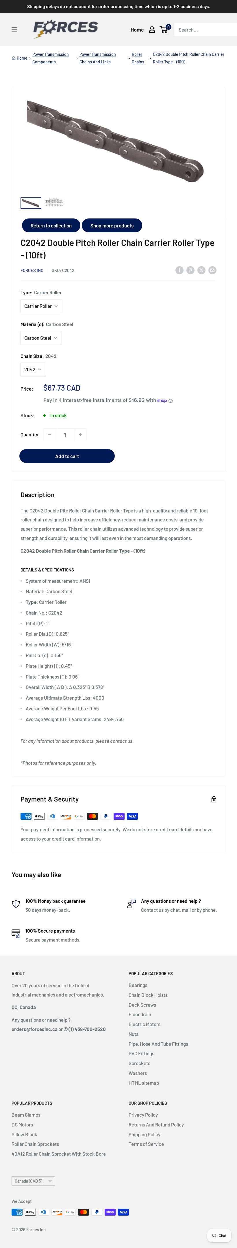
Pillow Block (24, 1134)
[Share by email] (212, 269)
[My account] (152, 29)
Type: (41, 292)
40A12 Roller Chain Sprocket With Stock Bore (59, 1154)
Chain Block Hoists (148, 995)
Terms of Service (146, 1144)
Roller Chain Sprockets (35, 1144)
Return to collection (51, 225)
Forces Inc (32, 270)
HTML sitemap (144, 1083)
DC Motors (22, 1124)
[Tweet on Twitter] (201, 269)
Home (137, 29)
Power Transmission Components (50, 58)
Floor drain (140, 1014)
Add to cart (67, 456)
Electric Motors (144, 1024)
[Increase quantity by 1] (80, 435)
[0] (163, 29)
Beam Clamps (26, 1114)
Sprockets (139, 1063)
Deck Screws (142, 1005)
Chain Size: (38, 356)
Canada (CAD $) (28, 1181)
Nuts (133, 1034)
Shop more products (112, 225)
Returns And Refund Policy (156, 1124)
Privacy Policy (143, 1114)
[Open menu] (14, 29)
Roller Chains (138, 58)
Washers (138, 1073)
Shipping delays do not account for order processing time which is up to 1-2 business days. (118, 6)
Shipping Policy (144, 1134)
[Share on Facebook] (179, 269)
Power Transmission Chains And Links (97, 58)
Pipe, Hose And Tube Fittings (158, 1044)
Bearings (138, 985)
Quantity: (30, 434)
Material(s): (47, 324)
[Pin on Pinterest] (190, 269)
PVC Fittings (141, 1053)
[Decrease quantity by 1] (50, 435)
